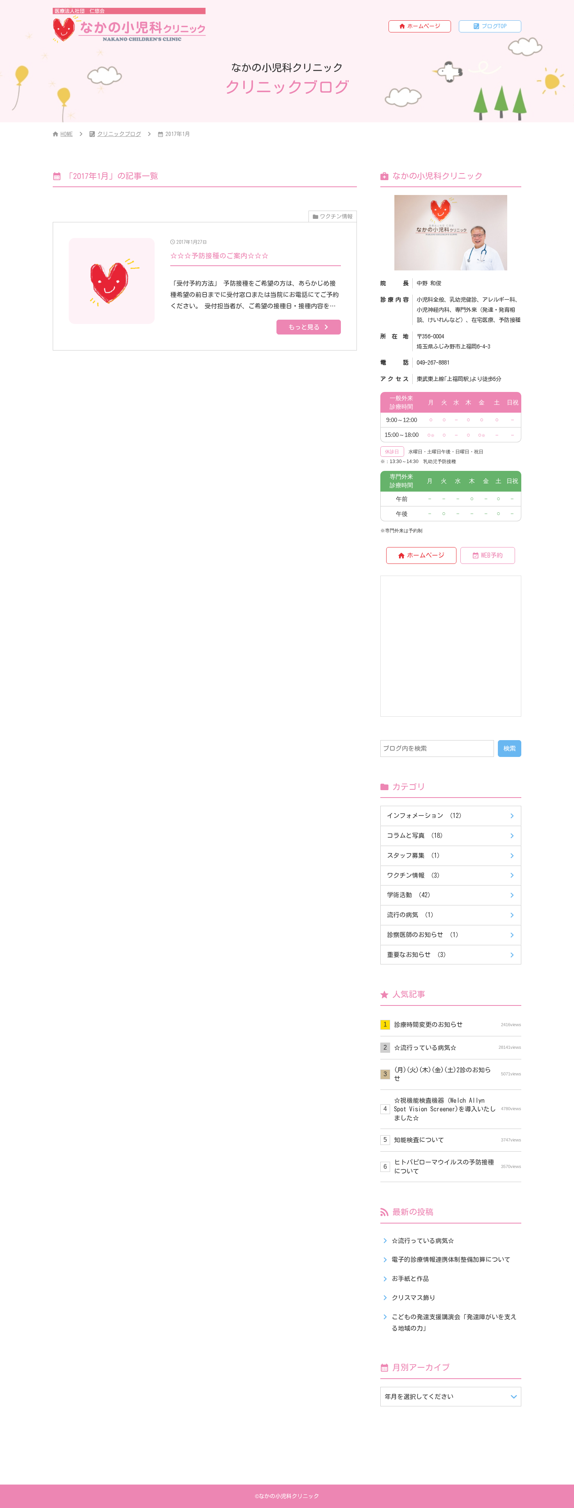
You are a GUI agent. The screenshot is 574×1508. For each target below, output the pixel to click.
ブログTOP (494, 26)
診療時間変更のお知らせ (457, 1024)
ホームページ (423, 26)
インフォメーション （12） (426, 815)
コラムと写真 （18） (416, 835)
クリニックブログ (119, 134)
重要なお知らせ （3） (418, 955)
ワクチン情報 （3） (415, 875)
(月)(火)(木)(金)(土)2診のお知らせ (457, 1074)
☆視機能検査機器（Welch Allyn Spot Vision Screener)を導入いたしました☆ (457, 1109)
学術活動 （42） (410, 895)
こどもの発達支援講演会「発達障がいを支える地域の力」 (454, 1322)
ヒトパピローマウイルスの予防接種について (457, 1166)
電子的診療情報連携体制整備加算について (451, 1259)
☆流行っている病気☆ (457, 1048)
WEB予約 (492, 555)
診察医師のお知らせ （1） (424, 935)
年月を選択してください (419, 1397)
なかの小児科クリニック (289, 1496)
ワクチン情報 (336, 216)
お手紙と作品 (410, 1278)
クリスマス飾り (413, 1298)
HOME (67, 134)
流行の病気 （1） (412, 915)
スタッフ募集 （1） (415, 855)
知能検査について (457, 1140)
